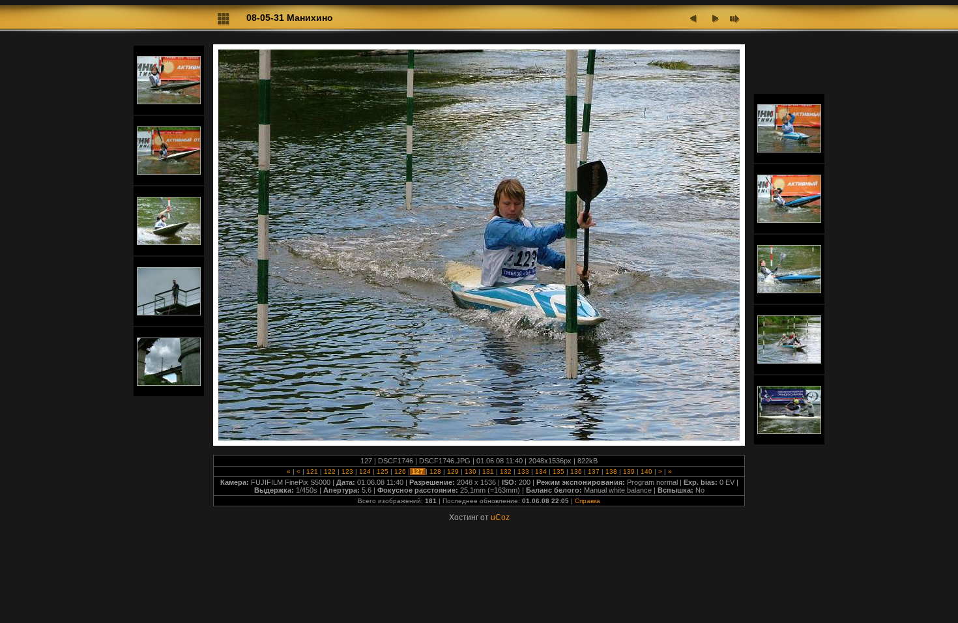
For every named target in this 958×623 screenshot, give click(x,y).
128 (435, 471)
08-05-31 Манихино (289, 17)
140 (646, 471)
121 (312, 471)
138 (611, 471)
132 (506, 471)
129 (453, 471)
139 (629, 471)
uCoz (500, 517)
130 (470, 471)
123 (347, 471)
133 (523, 471)
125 (382, 471)
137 (594, 471)
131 (488, 471)
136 (576, 471)
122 (330, 471)
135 (558, 471)
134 (541, 471)
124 (365, 471)
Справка (587, 500)
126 (400, 471)
